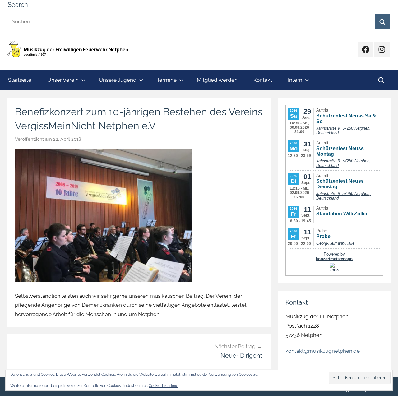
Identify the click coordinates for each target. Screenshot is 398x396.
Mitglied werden (217, 80)
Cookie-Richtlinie (163, 386)
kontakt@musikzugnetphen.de (322, 351)
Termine (167, 80)
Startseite (19, 80)
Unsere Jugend (118, 80)
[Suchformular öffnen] (382, 80)
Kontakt (262, 80)
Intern (295, 80)
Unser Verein (63, 80)
